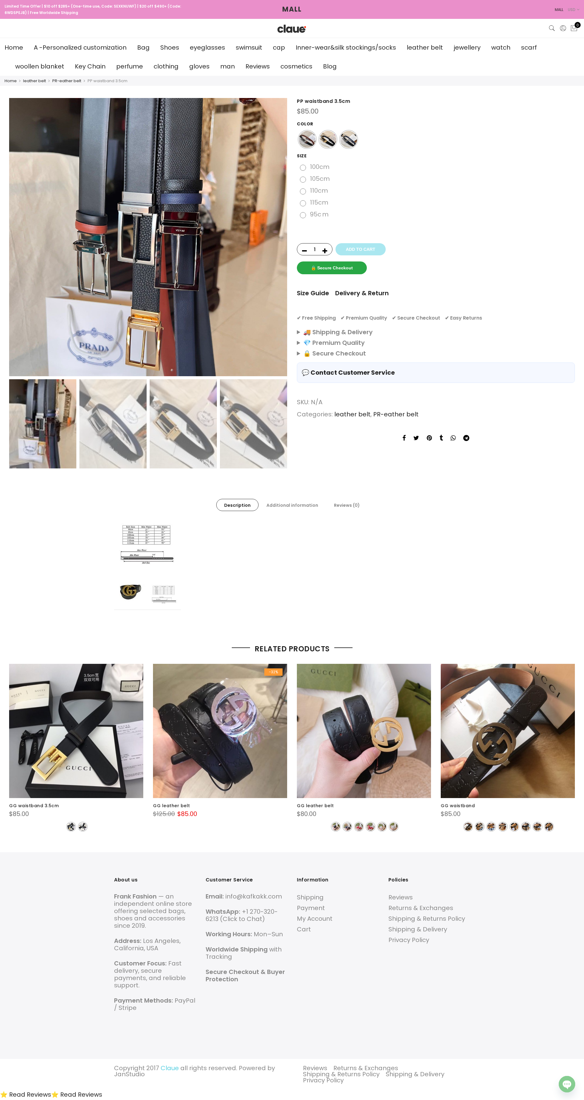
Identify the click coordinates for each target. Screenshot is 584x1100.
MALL (292, 9)
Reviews (257, 66)
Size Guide (313, 293)
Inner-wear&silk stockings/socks (346, 47)
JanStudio (129, 1074)
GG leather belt (171, 806)
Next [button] (277, 237)
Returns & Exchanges (420, 908)
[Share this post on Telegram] (466, 438)
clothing (166, 66)
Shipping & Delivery (417, 929)
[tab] (237, 505)
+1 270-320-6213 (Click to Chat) (242, 915)
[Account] (563, 28)
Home (14, 47)
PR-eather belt (66, 81)
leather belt (425, 47)
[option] (148, 237)
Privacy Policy (408, 940)
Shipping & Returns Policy (426, 918)
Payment (311, 908)
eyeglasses (207, 47)
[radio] (307, 139)
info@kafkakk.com (253, 896)
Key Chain (90, 66)
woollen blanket (39, 66)
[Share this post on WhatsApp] (453, 438)
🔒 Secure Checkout (332, 267)
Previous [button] (19, 237)
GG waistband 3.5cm (34, 806)
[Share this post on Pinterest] (429, 438)
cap (279, 47)
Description (237, 505)
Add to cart (360, 249)
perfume (129, 66)
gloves (199, 66)
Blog (330, 66)
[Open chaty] (567, 1084)
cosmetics (296, 66)
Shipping (310, 897)
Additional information (292, 505)
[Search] (552, 28)
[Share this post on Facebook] (404, 438)
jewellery (467, 47)
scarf (529, 47)
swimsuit (249, 47)
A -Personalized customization (80, 47)
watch (500, 47)
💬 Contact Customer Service (348, 372)
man (227, 66)
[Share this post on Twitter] (416, 438)
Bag (143, 47)
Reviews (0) (347, 505)
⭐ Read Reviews (25, 1094)
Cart (304, 929)
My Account (314, 918)
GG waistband (458, 806)
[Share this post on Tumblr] (441, 438)
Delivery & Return (362, 293)
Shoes (169, 47)
